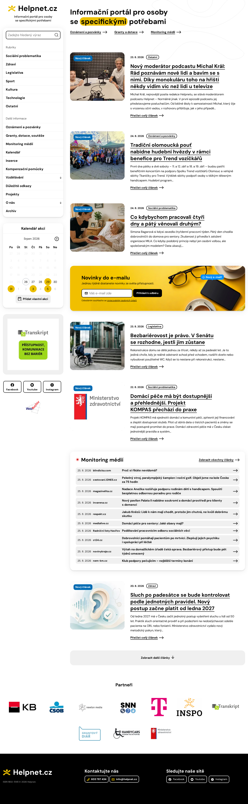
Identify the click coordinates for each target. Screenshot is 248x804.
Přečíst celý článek (144, 115)
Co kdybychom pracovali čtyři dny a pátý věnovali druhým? (167, 220)
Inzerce (12, 161)
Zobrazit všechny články (216, 460)
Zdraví (11, 64)
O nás (10, 202)
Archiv (11, 211)
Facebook (12, 389)
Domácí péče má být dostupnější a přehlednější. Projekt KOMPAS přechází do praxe (171, 403)
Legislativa (14, 72)
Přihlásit (147, 293)
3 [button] (33, 289)
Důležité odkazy (18, 186)
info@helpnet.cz (126, 779)
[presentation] (97, 76)
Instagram (52, 389)
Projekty (12, 194)
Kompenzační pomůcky (24, 169)
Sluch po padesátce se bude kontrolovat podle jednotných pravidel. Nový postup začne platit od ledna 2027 (180, 602)
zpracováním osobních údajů (122, 300)
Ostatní (12, 106)
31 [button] (11, 289)
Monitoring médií (19, 144)
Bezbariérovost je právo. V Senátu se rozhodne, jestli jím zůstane (172, 339)
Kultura (12, 89)
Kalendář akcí (33, 228)
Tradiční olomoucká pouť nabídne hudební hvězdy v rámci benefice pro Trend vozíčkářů (170, 152)
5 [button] (48, 289)
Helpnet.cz (37, 8)
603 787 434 (98, 779)
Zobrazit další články (155, 658)
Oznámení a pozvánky (23, 127)
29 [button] (48, 282)
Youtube (32, 389)
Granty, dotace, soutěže (25, 135)
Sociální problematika (23, 56)
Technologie (15, 98)
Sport (10, 81)
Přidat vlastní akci (35, 299)
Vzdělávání (14, 177)
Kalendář (13, 152)
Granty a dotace (126, 32)
